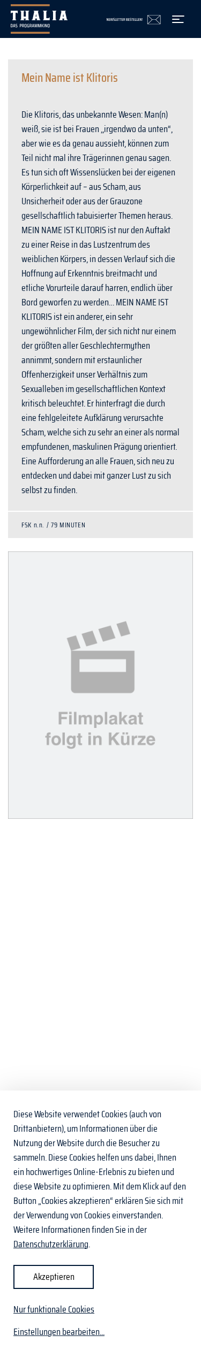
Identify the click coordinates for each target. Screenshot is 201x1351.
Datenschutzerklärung (50, 1244)
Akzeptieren (54, 1276)
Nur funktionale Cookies (53, 1309)
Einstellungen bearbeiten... (59, 1332)
